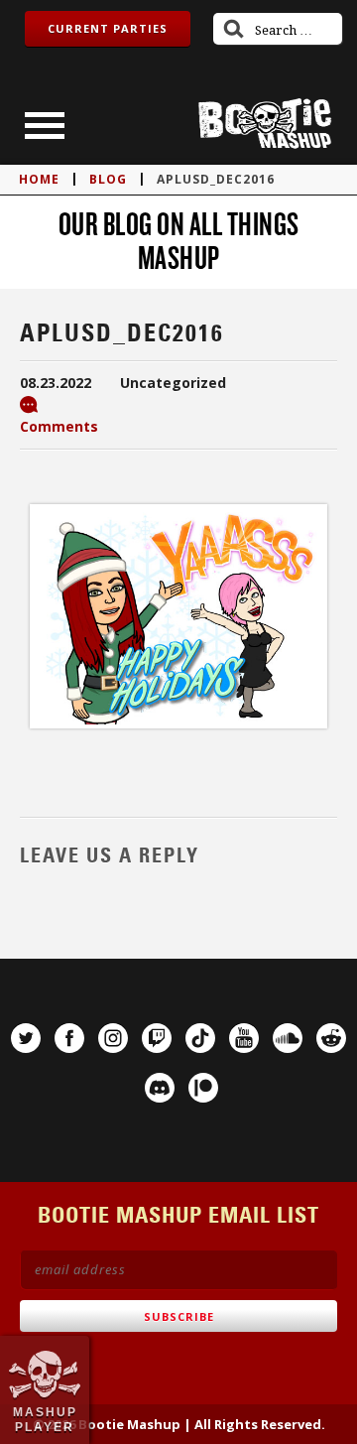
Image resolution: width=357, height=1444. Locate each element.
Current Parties (108, 28)
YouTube (244, 1038)
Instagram (113, 1038)
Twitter (26, 1038)
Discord (160, 1088)
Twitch (157, 1038)
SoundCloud (287, 1038)
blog (108, 179)
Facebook (69, 1038)
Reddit (331, 1038)
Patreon (203, 1088)
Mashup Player (45, 1419)
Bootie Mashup (264, 123)
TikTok (200, 1038)
